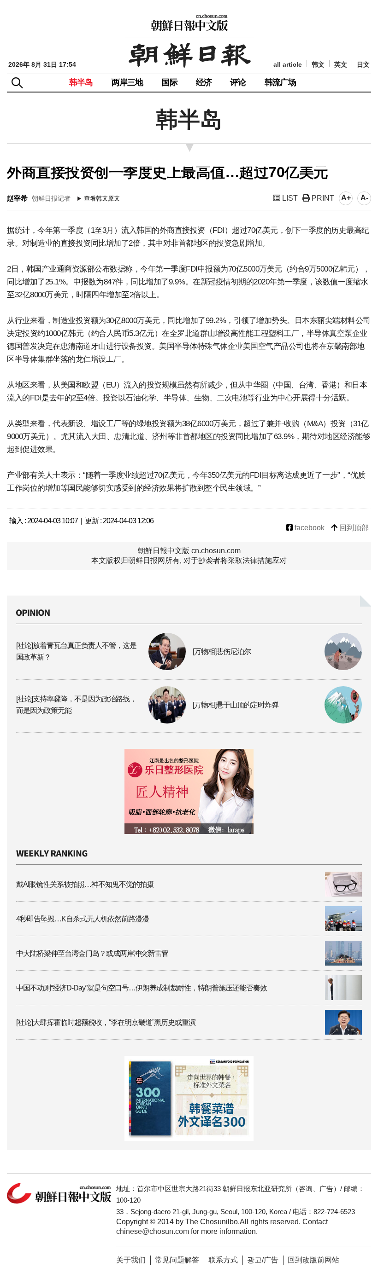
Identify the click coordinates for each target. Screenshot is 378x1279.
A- (364, 198)
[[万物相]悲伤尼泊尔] (277, 667)
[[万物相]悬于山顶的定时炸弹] (277, 721)
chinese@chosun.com (152, 1231)
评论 (238, 82)
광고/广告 (262, 1260)
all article (287, 64)
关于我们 (131, 1260)
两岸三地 (127, 82)
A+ (346, 198)
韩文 (318, 64)
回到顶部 (353, 528)
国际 (169, 82)
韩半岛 (81, 82)
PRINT (322, 198)
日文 (363, 64)
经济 (204, 82)
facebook (309, 528)
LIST (289, 198)
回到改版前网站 (313, 1260)
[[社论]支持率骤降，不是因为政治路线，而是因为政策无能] (101, 721)
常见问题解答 (177, 1260)
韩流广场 (280, 82)
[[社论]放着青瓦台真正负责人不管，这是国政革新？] (101, 667)
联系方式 (223, 1260)
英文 (340, 64)
